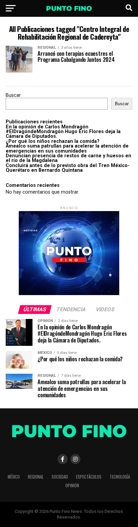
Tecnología (120, 477)
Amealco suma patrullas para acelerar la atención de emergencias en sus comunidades (67, 148)
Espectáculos (88, 477)
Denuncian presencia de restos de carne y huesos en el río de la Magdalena (68, 158)
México (14, 477)
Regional (36, 477)
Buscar (13, 95)
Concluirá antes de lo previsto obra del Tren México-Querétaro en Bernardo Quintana (68, 168)
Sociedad (60, 477)
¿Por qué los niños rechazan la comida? (52, 141)
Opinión (72, 485)
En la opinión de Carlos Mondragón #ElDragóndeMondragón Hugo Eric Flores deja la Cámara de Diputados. (63, 131)
